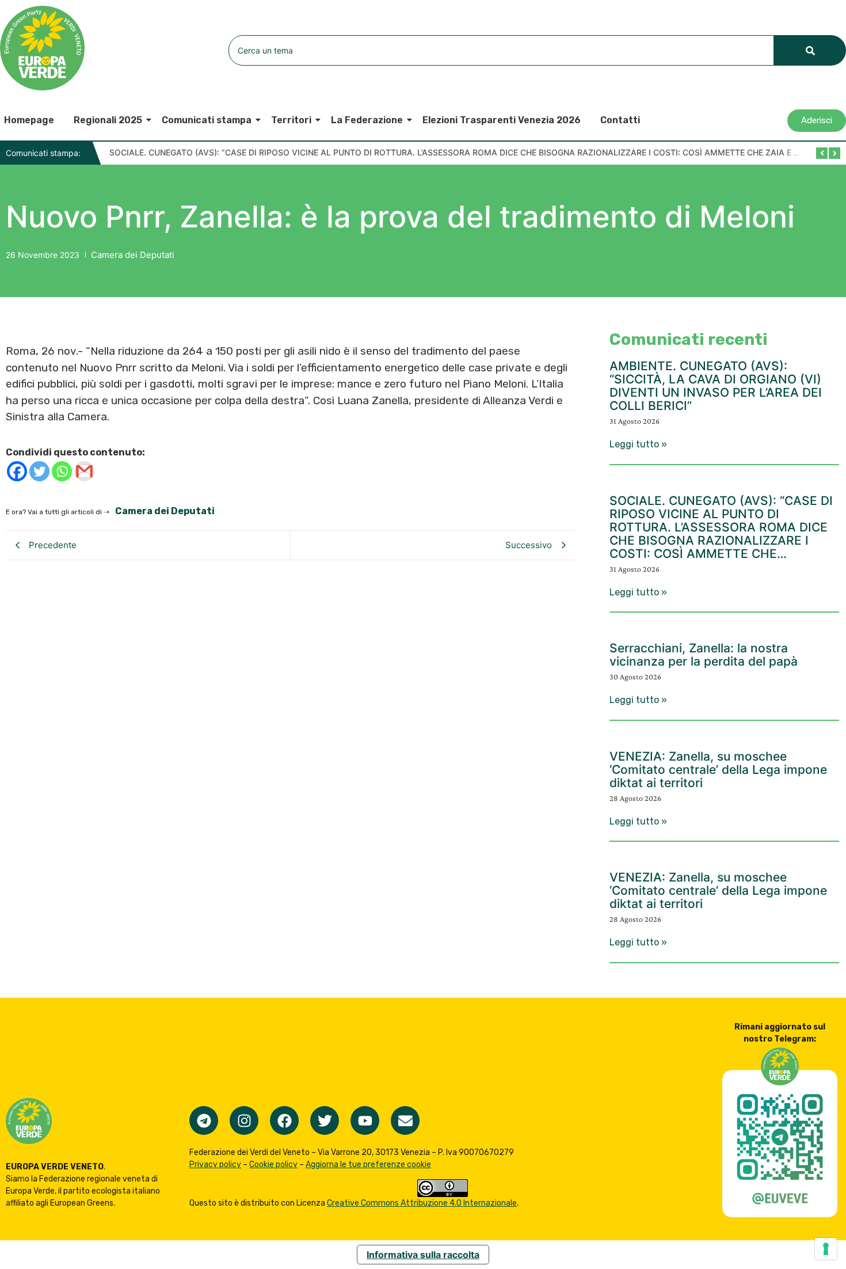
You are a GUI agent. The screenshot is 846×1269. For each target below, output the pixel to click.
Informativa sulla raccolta (423, 1254)
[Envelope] (405, 1120)
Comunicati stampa (206, 120)
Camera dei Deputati (132, 254)
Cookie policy (273, 1164)
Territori (291, 120)
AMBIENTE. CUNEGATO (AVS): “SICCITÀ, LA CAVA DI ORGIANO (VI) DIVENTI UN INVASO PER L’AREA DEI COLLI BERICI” (715, 385)
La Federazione (367, 120)
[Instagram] (244, 1120)
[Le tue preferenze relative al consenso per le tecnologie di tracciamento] (826, 1249)
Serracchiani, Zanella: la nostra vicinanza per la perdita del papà (703, 654)
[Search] (810, 50)
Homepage (29, 120)
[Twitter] (39, 471)
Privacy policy (215, 1164)
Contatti (620, 120)
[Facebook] (17, 471)
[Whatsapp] (62, 471)
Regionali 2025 (108, 120)
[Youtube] (364, 1120)
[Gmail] (84, 471)
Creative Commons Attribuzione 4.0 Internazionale (422, 1203)
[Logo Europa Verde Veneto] (42, 48)
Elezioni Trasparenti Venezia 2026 (501, 120)
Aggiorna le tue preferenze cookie (368, 1164)
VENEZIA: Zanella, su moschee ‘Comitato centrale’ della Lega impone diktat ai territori (718, 769)
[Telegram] (203, 1120)
